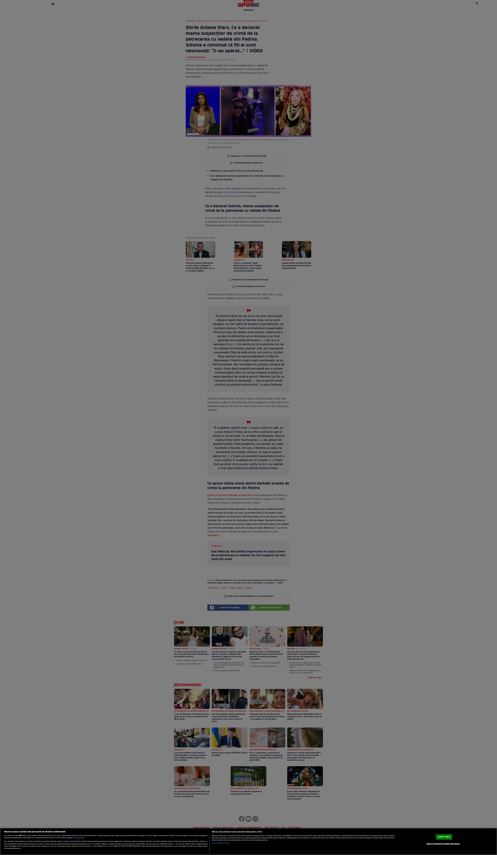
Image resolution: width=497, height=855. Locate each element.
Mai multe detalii (79, 838)
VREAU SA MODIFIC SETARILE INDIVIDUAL (443, 844)
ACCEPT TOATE (444, 837)
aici (174, 844)
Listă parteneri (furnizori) (221, 843)
